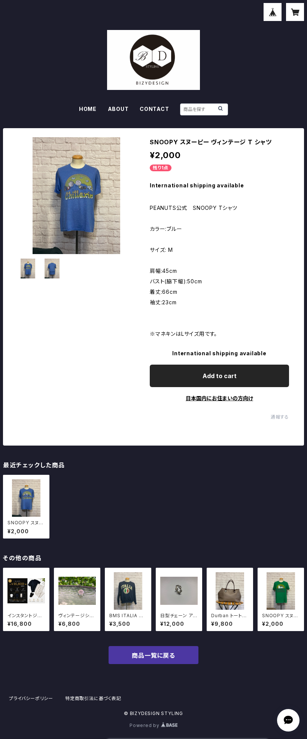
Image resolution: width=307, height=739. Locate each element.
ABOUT (118, 109)
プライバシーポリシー (31, 698)
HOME (88, 109)
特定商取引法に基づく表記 (93, 698)
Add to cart (220, 376)
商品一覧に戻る (153, 655)
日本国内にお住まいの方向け (219, 398)
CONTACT (154, 109)
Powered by (145, 725)
